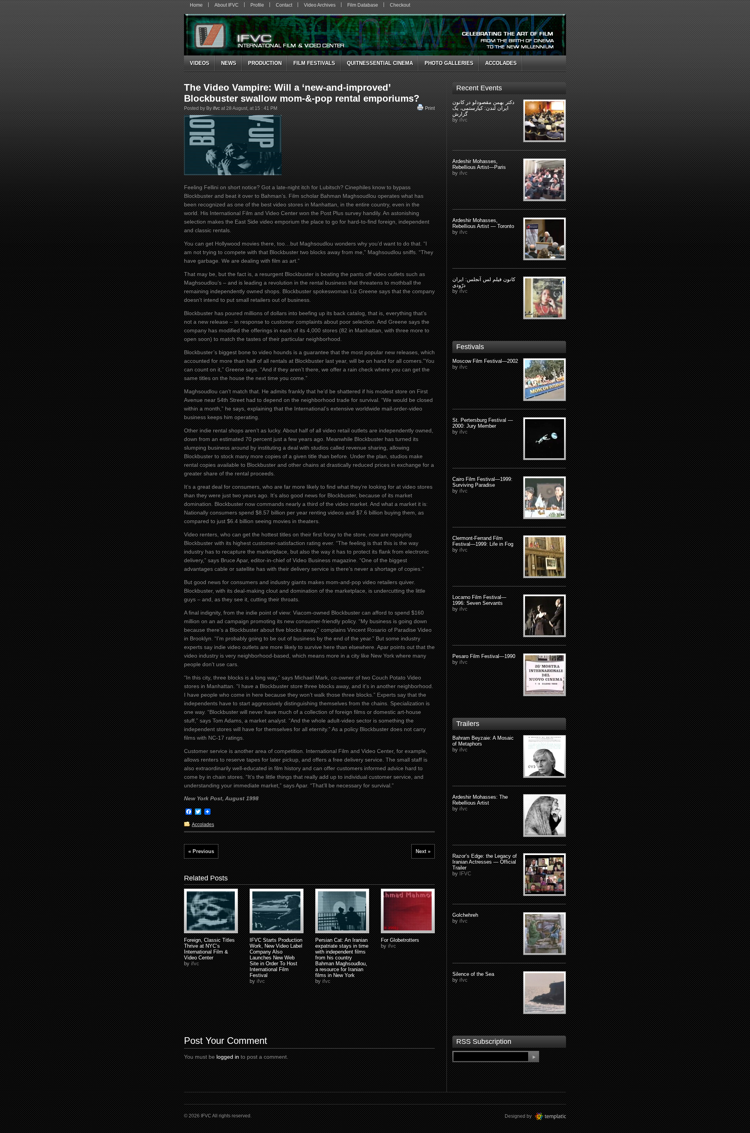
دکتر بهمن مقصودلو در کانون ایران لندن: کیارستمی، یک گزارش (483, 108)
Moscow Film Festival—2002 (485, 361)
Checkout (400, 5)
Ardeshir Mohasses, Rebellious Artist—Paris (479, 164)
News (228, 63)
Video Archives (320, 5)
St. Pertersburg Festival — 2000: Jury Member (482, 423)
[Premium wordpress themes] (558, 1116)
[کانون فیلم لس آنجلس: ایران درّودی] (544, 297)
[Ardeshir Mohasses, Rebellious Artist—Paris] (544, 179)
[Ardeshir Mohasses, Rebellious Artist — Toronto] (544, 238)
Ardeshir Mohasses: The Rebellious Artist (480, 800)
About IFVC (226, 5)
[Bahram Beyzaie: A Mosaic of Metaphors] (544, 756)
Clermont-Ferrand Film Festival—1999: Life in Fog (482, 541)
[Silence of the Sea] (544, 992)
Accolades (501, 63)
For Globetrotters (400, 940)
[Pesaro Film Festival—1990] (544, 674)
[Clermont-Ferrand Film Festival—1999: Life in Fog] (544, 556)
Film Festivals (314, 63)
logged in (227, 1057)
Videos (199, 63)
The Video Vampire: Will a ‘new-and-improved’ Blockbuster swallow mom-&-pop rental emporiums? (302, 93)
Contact (284, 5)
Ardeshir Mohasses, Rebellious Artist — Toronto (483, 223)
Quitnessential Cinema (380, 63)
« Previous (201, 851)
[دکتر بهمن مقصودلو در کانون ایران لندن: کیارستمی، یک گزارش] (544, 120)
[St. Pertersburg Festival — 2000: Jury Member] (544, 438)
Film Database (362, 5)
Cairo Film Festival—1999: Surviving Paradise (482, 482)
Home (196, 5)
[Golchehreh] (544, 933)
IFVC (465, 874)
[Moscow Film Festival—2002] (544, 379)
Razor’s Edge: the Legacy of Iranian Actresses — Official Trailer (484, 862)
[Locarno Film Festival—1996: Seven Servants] (544, 615)
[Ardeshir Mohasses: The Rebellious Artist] (544, 815)
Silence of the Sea (473, 974)
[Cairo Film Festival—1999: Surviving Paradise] (544, 497)
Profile (257, 5)
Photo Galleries (449, 63)
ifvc (216, 108)
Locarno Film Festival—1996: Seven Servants (479, 600)
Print (430, 108)
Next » (423, 851)
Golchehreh (465, 915)
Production (265, 63)
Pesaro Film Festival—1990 (483, 656)
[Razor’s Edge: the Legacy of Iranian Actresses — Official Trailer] (544, 874)
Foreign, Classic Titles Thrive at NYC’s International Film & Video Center (209, 949)
